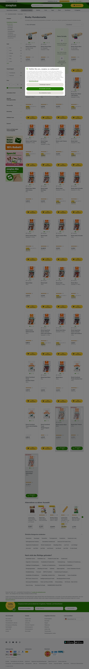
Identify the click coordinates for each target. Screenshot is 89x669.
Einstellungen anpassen (45, 84)
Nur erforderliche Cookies (45, 93)
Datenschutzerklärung (33, 81)
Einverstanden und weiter (45, 88)
